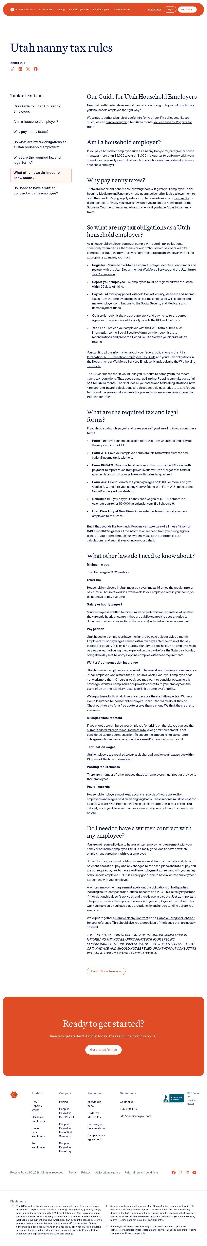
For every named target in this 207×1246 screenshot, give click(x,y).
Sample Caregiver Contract (176, 918)
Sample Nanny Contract (131, 918)
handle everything (117, 122)
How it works (45, 9)
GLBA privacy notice (107, 1172)
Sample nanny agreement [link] (96, 1137)
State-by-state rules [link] (94, 1115)
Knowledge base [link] (94, 1103)
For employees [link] (38, 1145)
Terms (73, 1172)
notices (130, 774)
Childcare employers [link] (38, 1119)
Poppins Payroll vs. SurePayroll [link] (66, 1113)
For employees (101, 9)
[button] (79, 9)
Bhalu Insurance (126, 696)
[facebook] (173, 1172)
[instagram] (180, 1172)
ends (147, 207)
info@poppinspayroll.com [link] (135, 1116)
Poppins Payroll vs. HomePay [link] (65, 1147)
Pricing (61, 9)
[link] (153, 9)
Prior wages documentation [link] (97, 1126)
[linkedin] (187, 1172)
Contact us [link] (126, 1101)
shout (159, 705)
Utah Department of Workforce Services (142, 269)
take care (181, 378)
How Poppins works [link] (37, 1105)
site (110, 705)
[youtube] (194, 1172)
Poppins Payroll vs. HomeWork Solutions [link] (66, 1130)
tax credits (181, 198)
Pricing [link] (63, 1101)
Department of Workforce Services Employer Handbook (130, 361)
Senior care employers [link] (38, 1132)
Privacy (86, 1172)
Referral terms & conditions (141, 1172)
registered (166, 282)
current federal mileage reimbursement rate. (116, 730)
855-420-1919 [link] (128, 1108)
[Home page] (22, 10)
